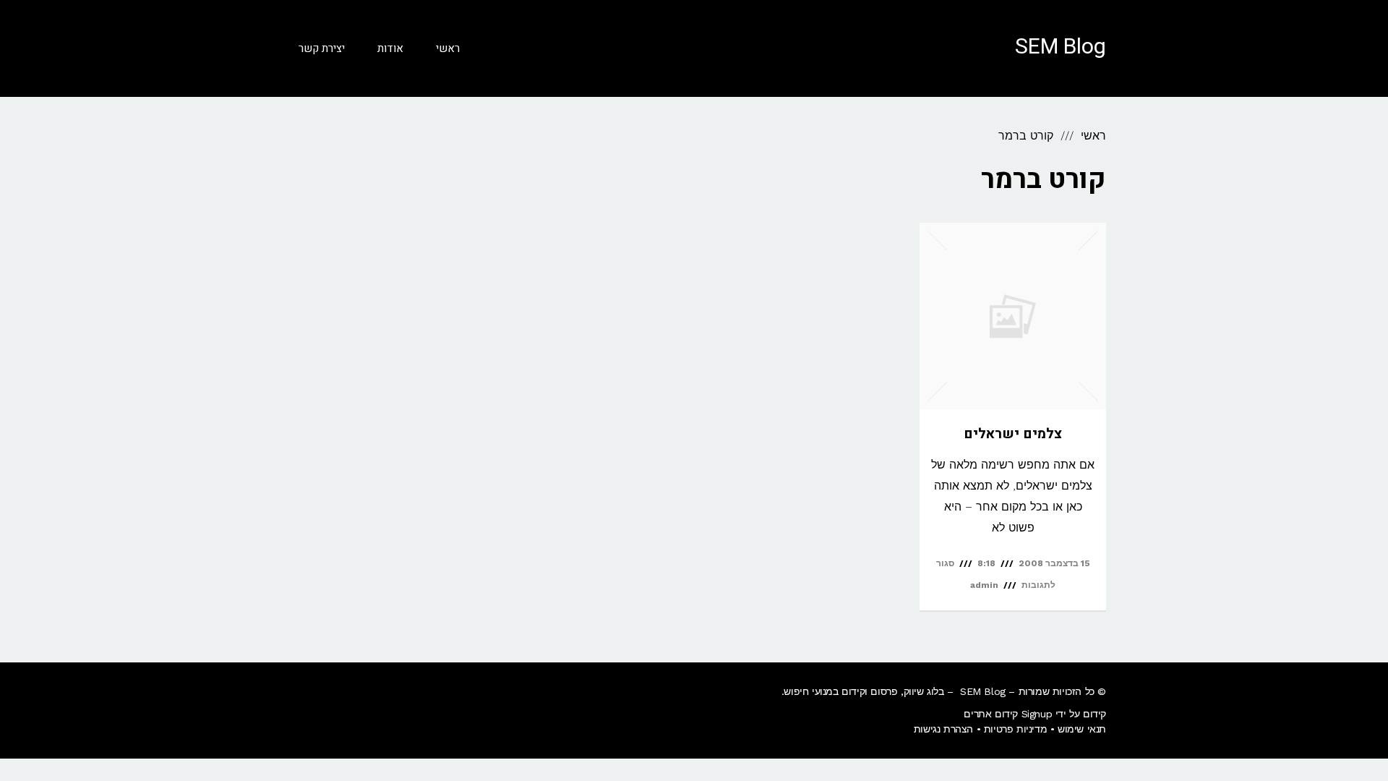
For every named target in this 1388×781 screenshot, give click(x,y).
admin (984, 585)
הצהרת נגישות (943, 729)
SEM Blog (1060, 47)
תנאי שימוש (1082, 729)
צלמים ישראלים (1013, 434)
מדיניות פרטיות (1015, 729)
